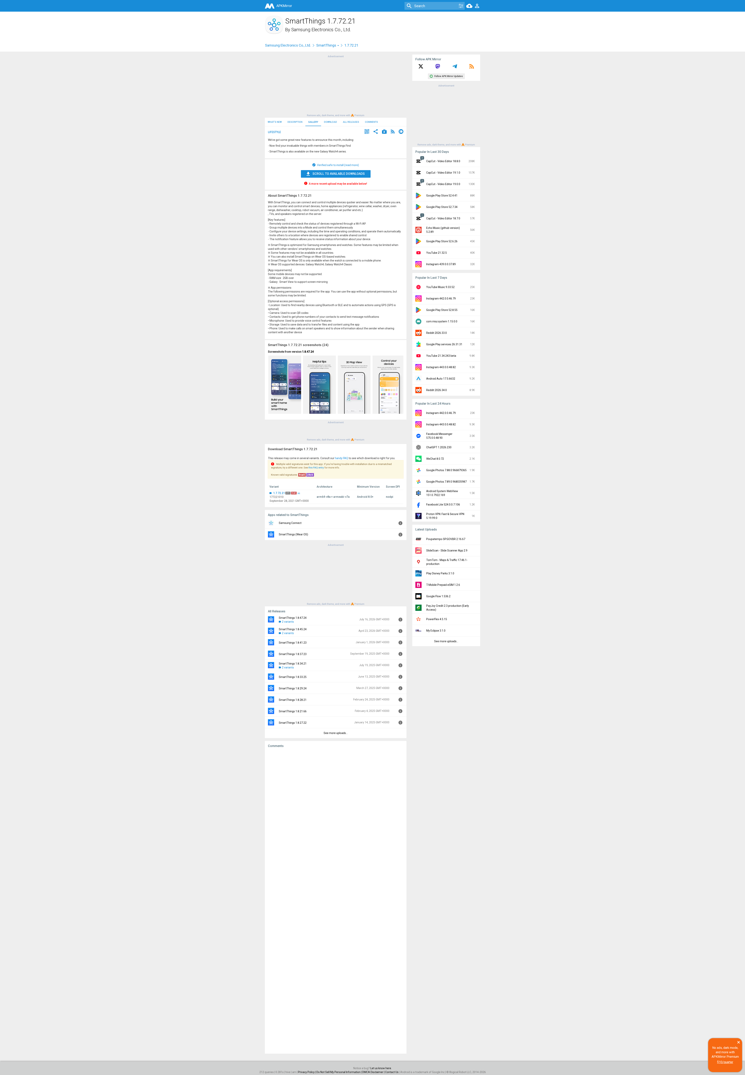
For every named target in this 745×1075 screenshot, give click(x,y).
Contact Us (391, 1072)
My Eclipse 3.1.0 (435, 630)
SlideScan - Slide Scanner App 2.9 (446, 550)
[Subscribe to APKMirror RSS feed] (471, 67)
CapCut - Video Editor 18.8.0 (443, 161)
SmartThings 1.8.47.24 (293, 617)
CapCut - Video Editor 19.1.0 (443, 172)
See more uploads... (336, 733)
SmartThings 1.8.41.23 (293, 642)
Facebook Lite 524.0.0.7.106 (443, 504)
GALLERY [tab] (313, 122)
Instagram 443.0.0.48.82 (441, 367)
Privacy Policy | (307, 1072)
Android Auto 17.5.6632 (440, 378)
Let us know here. (381, 1068)
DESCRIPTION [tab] (295, 122)
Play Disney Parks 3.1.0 (440, 573)
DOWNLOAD (330, 122)
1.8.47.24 (308, 351)
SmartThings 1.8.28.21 (293, 699)
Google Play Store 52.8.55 (441, 310)
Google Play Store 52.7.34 (441, 207)
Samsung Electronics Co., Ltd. (321, 29)
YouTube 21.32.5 (436, 252)
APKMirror (284, 6)
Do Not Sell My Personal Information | (339, 1072)
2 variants (288, 621)
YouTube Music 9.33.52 (440, 287)
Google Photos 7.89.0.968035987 (446, 481)
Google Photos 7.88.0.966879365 (446, 470)
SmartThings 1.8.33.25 (293, 677)
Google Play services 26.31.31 (444, 344)
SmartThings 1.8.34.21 (293, 663)
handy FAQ (341, 458)
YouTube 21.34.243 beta (441, 355)
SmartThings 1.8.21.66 (293, 711)
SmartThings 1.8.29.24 (293, 688)
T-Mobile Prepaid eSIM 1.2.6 (443, 584)
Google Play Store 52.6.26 (441, 241)
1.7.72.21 (279, 493)
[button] (367, 132)
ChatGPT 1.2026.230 (438, 447)
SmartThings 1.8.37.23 (293, 654)
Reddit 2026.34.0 (436, 390)
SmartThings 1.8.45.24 (293, 629)
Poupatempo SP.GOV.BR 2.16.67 (445, 539)
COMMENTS (371, 122)
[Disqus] (335, 900)
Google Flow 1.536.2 (438, 596)
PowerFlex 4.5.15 (436, 619)
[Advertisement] (335, 85)
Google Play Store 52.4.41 (441, 195)
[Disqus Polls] (335, 799)
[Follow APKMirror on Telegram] (454, 67)
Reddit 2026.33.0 (436, 332)
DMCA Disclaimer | (373, 1072)
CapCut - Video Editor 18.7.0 (443, 218)
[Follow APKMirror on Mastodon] (437, 67)
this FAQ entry (316, 467)
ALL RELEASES (351, 122)
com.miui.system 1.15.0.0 (441, 321)
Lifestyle (274, 132)
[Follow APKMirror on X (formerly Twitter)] (420, 67)
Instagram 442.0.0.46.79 (441, 298)
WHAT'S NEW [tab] (275, 122)
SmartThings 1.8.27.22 (293, 722)
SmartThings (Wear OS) (293, 534)
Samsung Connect (290, 523)
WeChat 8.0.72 (435, 458)
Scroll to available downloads (339, 174)
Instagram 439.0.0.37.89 (441, 264)
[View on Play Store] (384, 132)
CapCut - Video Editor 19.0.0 (443, 184)
